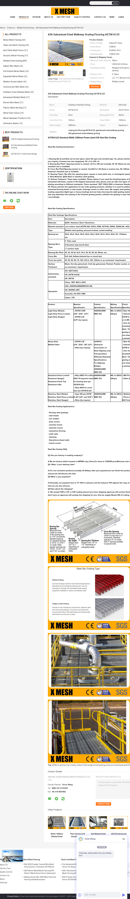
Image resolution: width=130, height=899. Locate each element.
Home (12, 17)
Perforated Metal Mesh (14, 71)
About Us (48, 17)
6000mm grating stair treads (64, 765)
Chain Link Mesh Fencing (14, 45)
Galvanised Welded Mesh (14, 97)
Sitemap (3, 883)
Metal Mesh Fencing (12, 40)
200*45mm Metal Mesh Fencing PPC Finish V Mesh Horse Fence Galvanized (40, 872)
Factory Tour (63, 17)
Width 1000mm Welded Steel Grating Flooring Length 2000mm (57, 835)
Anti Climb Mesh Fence (13, 50)
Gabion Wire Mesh (11, 66)
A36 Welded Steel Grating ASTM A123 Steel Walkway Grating (98, 835)
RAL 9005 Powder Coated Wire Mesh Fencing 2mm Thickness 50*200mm (39, 865)
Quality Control (82, 17)
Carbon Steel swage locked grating (91, 765)
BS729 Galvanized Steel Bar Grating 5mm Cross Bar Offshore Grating (118, 835)
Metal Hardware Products (14, 118)
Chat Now (95, 86)
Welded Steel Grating (25, 28)
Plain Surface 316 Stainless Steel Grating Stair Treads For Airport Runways (77, 835)
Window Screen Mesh (12, 81)
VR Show (36, 17)
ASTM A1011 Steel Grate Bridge (24, 154)
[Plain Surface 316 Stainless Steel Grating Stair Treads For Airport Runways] (77, 823)
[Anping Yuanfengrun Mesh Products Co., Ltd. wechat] (20, 200)
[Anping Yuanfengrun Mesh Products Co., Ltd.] (65, 11)
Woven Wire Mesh (11, 102)
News (111, 17)
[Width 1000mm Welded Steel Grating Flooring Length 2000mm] (57, 823)
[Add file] (80, 895)
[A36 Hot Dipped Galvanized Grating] (5, 139)
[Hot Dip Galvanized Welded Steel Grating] (5, 146)
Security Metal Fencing (13, 55)
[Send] (124, 895)
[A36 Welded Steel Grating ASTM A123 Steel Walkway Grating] (98, 823)
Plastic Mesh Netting (12, 108)
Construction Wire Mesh (14, 87)
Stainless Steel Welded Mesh (16, 92)
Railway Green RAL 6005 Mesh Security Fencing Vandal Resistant (40, 878)
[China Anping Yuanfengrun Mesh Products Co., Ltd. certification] (10, 177)
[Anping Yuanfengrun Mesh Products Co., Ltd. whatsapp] (13, 200)
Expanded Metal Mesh (13, 76)
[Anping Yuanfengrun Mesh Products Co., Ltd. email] (6, 200)
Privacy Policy (13, 896)
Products (24, 17)
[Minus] (123, 838)
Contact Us (100, 17)
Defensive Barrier (11, 123)
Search (115, 3)
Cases (121, 17)
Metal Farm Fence (11, 113)
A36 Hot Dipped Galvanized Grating (25, 139)
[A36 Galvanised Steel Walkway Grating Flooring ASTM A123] (65, 53)
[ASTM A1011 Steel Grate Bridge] (5, 154)
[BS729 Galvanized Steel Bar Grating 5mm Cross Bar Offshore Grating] (119, 823)
